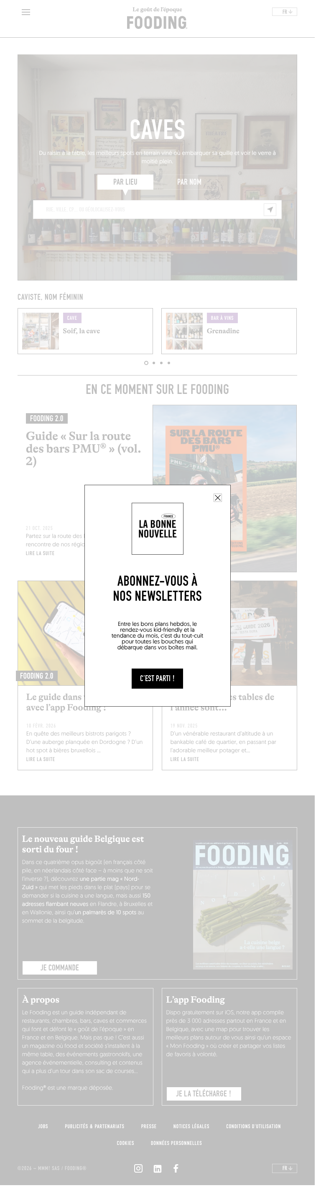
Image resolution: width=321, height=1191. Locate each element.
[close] (218, 498)
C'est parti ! (157, 678)
